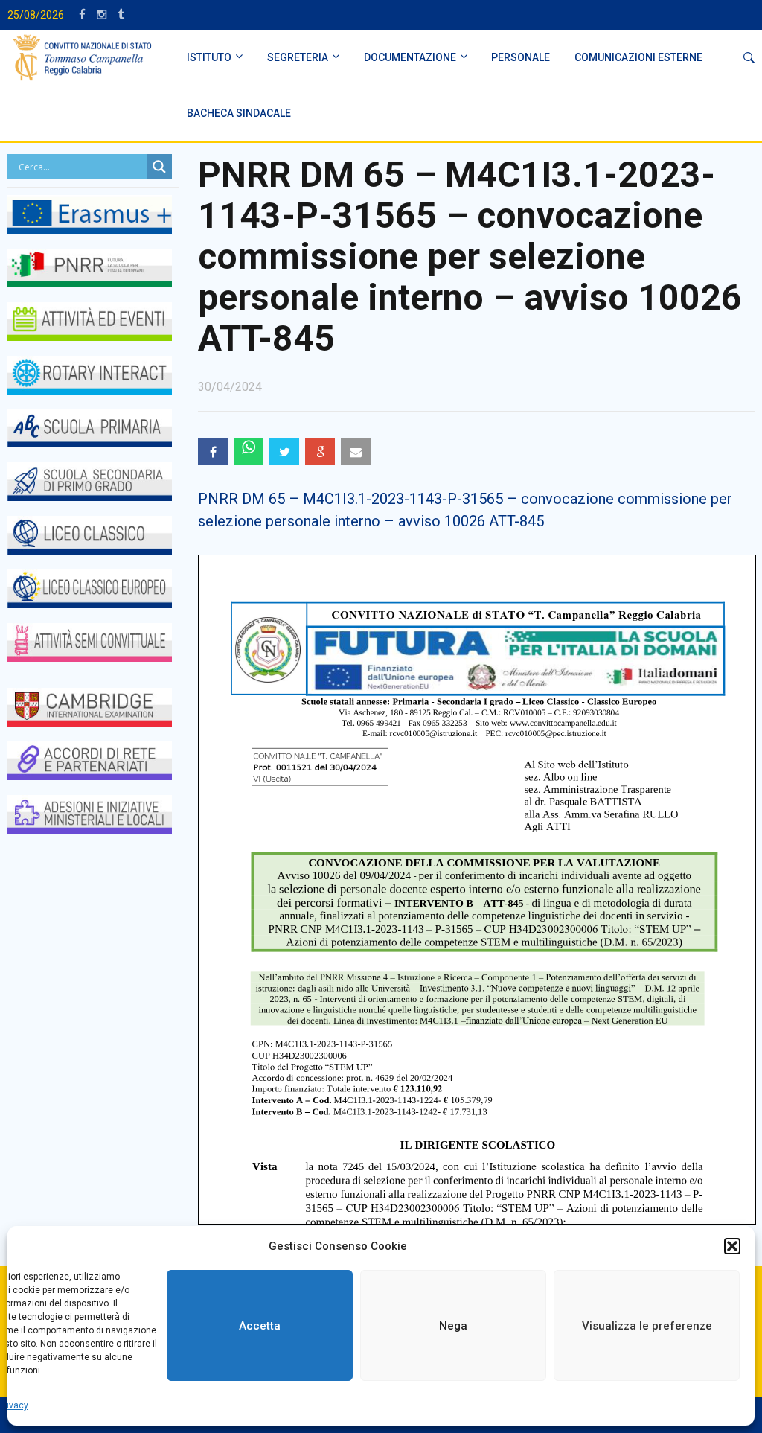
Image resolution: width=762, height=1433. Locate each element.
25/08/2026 (35, 15)
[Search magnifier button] (159, 166)
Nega (453, 1326)
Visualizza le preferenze (647, 1326)
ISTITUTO (209, 57)
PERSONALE (520, 57)
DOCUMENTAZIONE (410, 57)
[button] (732, 1246)
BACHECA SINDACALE (239, 113)
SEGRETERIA (297, 57)
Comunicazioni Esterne (638, 57)
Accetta (260, 1326)
